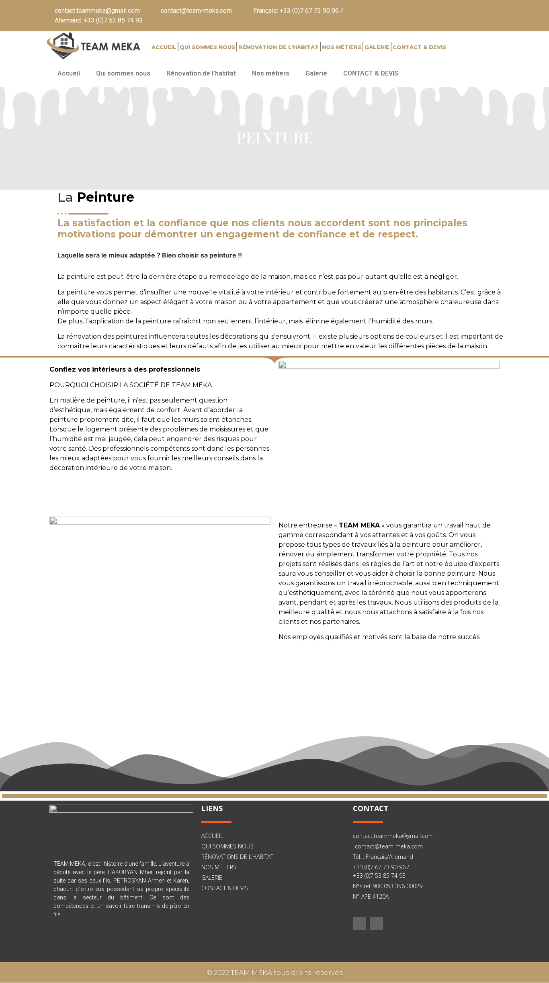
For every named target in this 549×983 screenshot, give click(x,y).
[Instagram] (376, 923)
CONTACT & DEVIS (419, 47)
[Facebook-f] (359, 923)
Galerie (377, 47)
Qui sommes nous (207, 47)
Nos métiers (341, 47)
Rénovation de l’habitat (278, 47)
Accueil (164, 47)
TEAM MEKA (359, 525)
